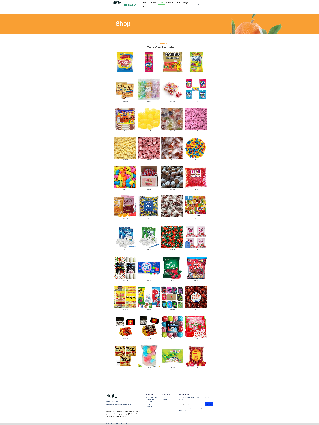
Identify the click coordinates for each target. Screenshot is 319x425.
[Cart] (199, 5)
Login (145, 6)
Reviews (153, 3)
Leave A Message (182, 3)
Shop (161, 3)
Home (145, 3)
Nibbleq (129, 4)
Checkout (169, 3)
